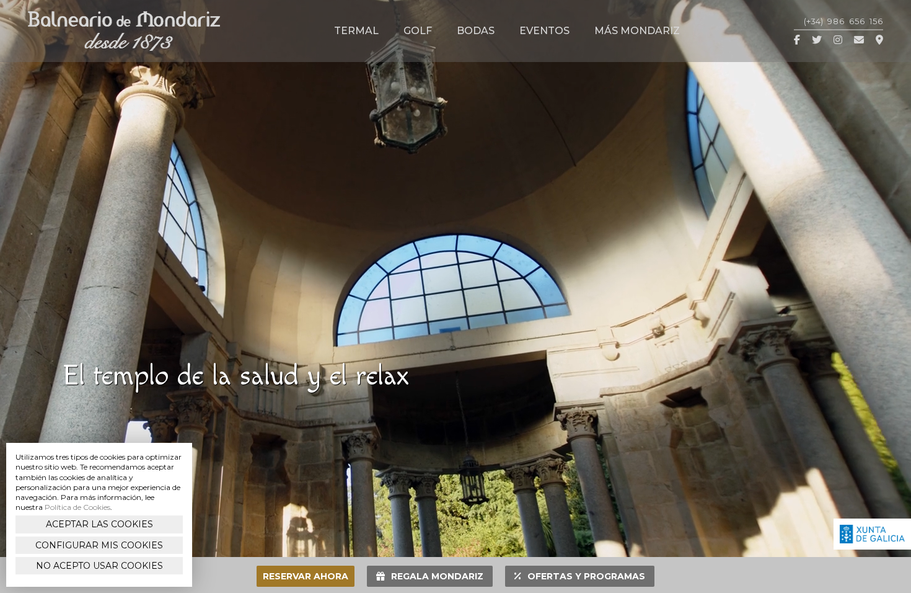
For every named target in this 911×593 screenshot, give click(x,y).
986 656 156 (843, 21)
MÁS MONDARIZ (637, 31)
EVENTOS (544, 31)
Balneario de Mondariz (124, 31)
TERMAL (356, 31)
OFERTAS (586, 576)
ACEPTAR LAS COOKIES (99, 524)
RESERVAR (305, 576)
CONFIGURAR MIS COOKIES (99, 545)
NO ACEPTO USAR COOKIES (99, 565)
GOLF (417, 31)
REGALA (437, 576)
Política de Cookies (77, 507)
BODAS (476, 31)
